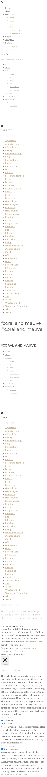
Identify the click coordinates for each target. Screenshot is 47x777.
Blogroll (8, 37)
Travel (12, 24)
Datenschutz (15, 49)
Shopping (10, 287)
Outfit (8, 261)
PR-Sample (10, 268)
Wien (7, 309)
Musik (8, 252)
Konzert (9, 220)
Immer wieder (12, 214)
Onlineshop (11, 258)
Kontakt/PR (9, 43)
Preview (9, 271)
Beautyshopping (13, 153)
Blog (7, 156)
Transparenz (9, 40)
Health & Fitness (16, 30)
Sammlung (10, 284)
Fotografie (10, 198)
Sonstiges (10, 290)
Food (12, 21)
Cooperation (11, 166)
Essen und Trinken (14, 176)
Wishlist (9, 312)
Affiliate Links (12, 144)
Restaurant (10, 277)
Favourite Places (16, 33)
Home (7, 8)
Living (8, 242)
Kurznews (10, 226)
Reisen (8, 274)
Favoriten (10, 185)
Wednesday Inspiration (16, 306)
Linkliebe (10, 239)
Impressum (14, 46)
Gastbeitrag (11, 201)
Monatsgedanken (14, 245)
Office (8, 255)
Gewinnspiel (11, 204)
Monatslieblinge (13, 249)
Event (8, 179)
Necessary (8, 720)
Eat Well (9, 172)
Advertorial (10, 141)
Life (7, 230)
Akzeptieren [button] (30, 648)
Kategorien (9, 14)
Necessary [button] (6, 717)
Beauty (12, 18)
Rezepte (9, 280)
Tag (7, 296)
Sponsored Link (13, 293)
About (7, 11)
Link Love (10, 236)
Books (8, 163)
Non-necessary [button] (8, 746)
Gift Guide (10, 207)
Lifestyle (9, 233)
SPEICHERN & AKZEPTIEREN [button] (15, 774)
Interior (9, 217)
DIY (7, 169)
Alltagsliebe (11, 147)
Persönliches (11, 265)
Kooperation (11, 223)
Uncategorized (12, 303)
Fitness (8, 191)
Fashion (13, 27)
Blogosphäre (11, 160)
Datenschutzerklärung (12, 651)
